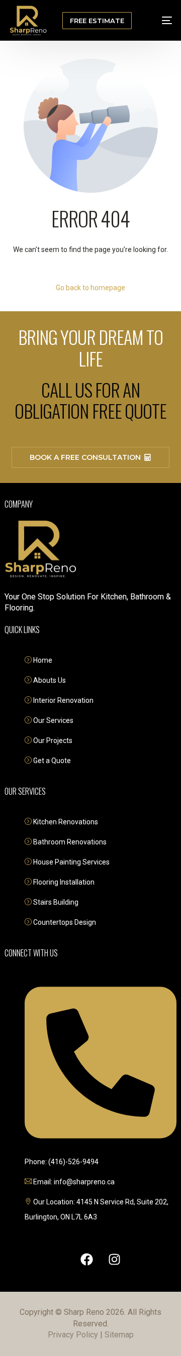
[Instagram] (114, 1259)
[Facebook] (87, 1259)
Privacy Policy (73, 1334)
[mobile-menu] (160, 21)
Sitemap (119, 1334)
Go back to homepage (90, 288)
